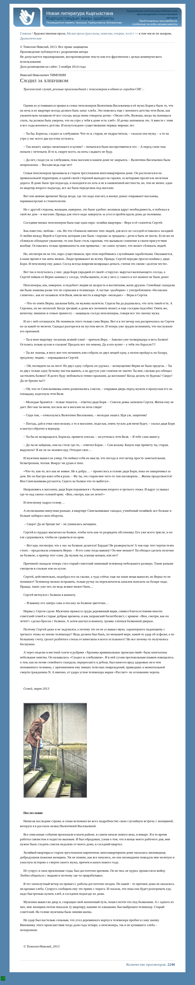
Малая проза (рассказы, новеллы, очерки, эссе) (99, 33)
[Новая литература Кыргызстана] (26, 25)
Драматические (31, 38)
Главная (25, 33)
